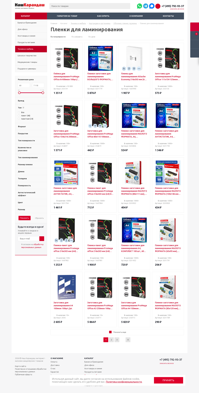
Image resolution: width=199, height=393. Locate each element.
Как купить (103, 16)
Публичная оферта (23, 374)
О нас (53, 368)
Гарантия (55, 372)
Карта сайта (20, 366)
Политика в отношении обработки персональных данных (30, 370)
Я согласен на (32, 245)
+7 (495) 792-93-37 (173, 6)
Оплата (54, 362)
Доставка (55, 365)
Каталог (25, 16)
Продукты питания (93, 372)
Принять (168, 380)
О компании (136, 16)
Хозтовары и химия (93, 368)
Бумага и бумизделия (93, 362)
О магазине (57, 358)
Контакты (168, 16)
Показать (24, 218)
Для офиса (89, 365)
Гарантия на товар (67, 16)
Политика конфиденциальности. (124, 381)
